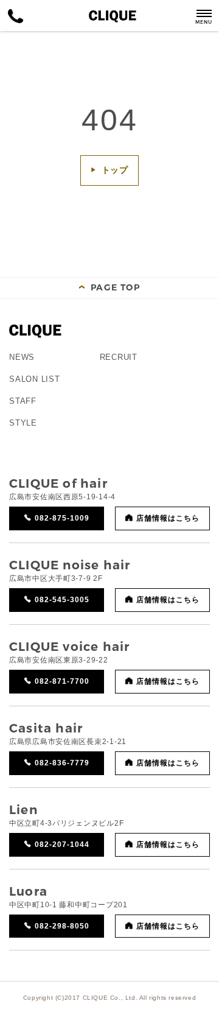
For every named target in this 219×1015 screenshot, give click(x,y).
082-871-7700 (62, 681)
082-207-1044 (62, 844)
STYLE (23, 422)
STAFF (22, 401)
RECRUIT (118, 357)
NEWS (22, 357)
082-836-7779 (62, 763)
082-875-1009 (62, 518)
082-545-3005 (62, 599)
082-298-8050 (62, 926)
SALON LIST (34, 379)
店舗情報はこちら (168, 518)
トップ (115, 170)
